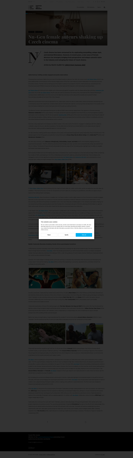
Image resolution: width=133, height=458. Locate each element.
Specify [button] (66, 234)
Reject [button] (49, 234)
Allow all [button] (84, 234)
